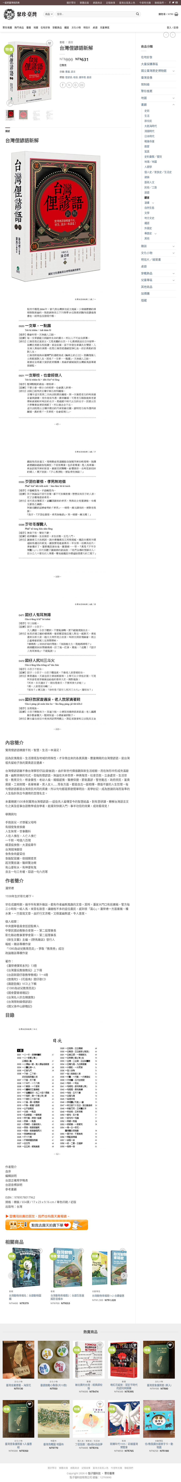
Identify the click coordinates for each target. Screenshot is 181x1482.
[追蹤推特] (173, 2)
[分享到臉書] (63, 85)
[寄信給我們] (177, 2)
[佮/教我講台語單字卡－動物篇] (159, 1419)
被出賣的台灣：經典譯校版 (88, 1386)
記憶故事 (110, 2)
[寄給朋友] (82, 85)
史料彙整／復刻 (153, 156)
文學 (146, 213)
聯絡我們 (159, 2)
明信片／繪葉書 (151, 260)
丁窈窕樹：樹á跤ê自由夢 (89, 1444)
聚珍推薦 (7, 27)
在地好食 (45, 27)
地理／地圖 (150, 161)
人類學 (148, 166)
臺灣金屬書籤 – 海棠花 (18, 1385)
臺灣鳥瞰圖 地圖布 (53, 1444)
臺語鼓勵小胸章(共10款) (53, 1385)
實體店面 (84, 2)
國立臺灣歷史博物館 (154, 71)
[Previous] (11, 73)
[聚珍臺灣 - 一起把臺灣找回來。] (20, 14)
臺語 (89, 77)
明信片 (86, 27)
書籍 (28, 27)
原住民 (148, 121)
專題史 (148, 233)
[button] (168, 14)
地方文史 (149, 218)
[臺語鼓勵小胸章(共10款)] (53, 1360)
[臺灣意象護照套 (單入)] (159, 1360)
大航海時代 (150, 126)
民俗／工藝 (150, 187)
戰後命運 (149, 141)
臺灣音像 (146, 77)
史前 (146, 110)
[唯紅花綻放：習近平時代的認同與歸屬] (124, 1360)
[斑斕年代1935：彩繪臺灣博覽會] (124, 1419)
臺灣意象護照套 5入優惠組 (18, 1445)
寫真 (146, 151)
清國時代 (149, 131)
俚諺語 (68, 77)
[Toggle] (173, 71)
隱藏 (144, 300)
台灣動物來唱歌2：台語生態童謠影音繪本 (67, 1297)
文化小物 (76, 27)
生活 (146, 115)
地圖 (36, 27)
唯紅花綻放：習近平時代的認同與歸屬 (124, 1386)
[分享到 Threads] (75, 85)
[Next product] (166, 34)
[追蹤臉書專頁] (170, 2)
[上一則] (173, 34)
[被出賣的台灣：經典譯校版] (88, 1360)
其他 (146, 238)
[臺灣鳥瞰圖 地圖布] (53, 1419)
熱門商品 (19, 27)
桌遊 (95, 27)
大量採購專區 (149, 64)
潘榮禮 (82, 77)
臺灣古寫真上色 (127, 2)
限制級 (145, 84)
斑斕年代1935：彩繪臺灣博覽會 (124, 1445)
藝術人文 (149, 182)
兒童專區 (104, 27)
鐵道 (66, 27)
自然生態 (149, 207)
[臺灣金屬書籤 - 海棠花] (18, 1360)
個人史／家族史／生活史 (158, 172)
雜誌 (144, 246)
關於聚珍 (71, 2)
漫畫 (146, 202)
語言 (146, 197)
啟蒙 (146, 146)
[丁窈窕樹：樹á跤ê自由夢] (88, 1419)
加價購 (145, 293)
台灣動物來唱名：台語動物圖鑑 (25, 1297)
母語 (75, 77)
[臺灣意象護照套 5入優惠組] (18, 1419)
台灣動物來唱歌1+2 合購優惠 (108, 1295)
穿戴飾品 (57, 27)
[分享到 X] (69, 85)
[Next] (49, 73)
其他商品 (146, 287)
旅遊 (146, 192)
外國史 (148, 228)
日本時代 (149, 136)
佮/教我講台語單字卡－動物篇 (159, 1445)
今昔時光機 (145, 2)
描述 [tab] (7, 131)
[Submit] (138, 14)
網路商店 (97, 2)
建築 (146, 177)
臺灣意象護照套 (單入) (159, 1385)
